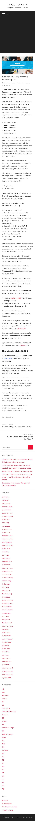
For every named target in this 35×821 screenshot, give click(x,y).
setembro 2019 (7, 639)
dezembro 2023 (7, 568)
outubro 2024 (7, 542)
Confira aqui (23, 345)
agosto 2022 (6, 613)
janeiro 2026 (6, 510)
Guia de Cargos (7, 734)
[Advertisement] (17, 35)
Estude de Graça (8, 728)
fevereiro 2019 (7, 661)
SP (3, 786)
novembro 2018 (7, 671)
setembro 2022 (7, 610)
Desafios (5, 715)
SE (3, 783)
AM (3, 692)
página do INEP (16, 298)
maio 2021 (5, 629)
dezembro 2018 (7, 668)
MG (3, 744)
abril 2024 (5, 555)
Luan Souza (6, 85)
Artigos (7, 417)
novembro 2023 (7, 571)
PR (3, 766)
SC (3, 779)
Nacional (5, 750)
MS (3, 747)
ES (3, 724)
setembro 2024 (7, 545)
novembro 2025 (7, 516)
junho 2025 (6, 519)
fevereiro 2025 (7, 529)
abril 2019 (5, 655)
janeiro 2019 (6, 665)
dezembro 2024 (7, 536)
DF (3, 718)
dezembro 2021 (7, 626)
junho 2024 (6, 548)
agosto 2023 (6, 581)
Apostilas (5, 695)
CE (3, 705)
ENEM (12, 417)
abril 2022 (5, 616)
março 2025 (6, 526)
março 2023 (6, 590)
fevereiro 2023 (7, 594)
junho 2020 (6, 632)
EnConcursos (17, 4)
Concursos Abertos (9, 711)
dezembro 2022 (7, 600)
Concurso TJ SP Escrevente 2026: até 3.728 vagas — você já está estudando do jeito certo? (17, 477)
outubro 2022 (6, 607)
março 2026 (6, 503)
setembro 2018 (7, 674)
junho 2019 (6, 649)
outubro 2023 (7, 574)
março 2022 (6, 620)
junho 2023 (6, 584)
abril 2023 (5, 587)
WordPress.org (7, 810)
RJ (3, 770)
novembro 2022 (7, 603)
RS (3, 776)
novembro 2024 (7, 539)
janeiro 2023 (6, 597)
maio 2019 (5, 652)
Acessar (5, 800)
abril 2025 (5, 523)
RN (3, 773)
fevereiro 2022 (7, 623)
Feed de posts (7, 804)
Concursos (6, 708)
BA (3, 702)
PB (3, 757)
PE (3, 760)
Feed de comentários (9, 807)
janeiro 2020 (6, 636)
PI (3, 763)
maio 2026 (5, 500)
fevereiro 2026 (7, 507)
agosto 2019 (6, 642)
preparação (21, 328)
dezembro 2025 (7, 513)
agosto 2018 (6, 678)
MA (3, 741)
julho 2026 (5, 497)
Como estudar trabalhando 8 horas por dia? (17, 471)
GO (3, 731)
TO (3, 789)
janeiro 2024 (6, 565)
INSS (4, 737)
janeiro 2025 (6, 532)
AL (3, 689)
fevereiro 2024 (7, 561)
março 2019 (6, 658)
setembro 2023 (7, 578)
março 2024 (6, 558)
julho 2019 (5, 645)
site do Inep (8, 358)
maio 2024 (5, 552)
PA (3, 753)
